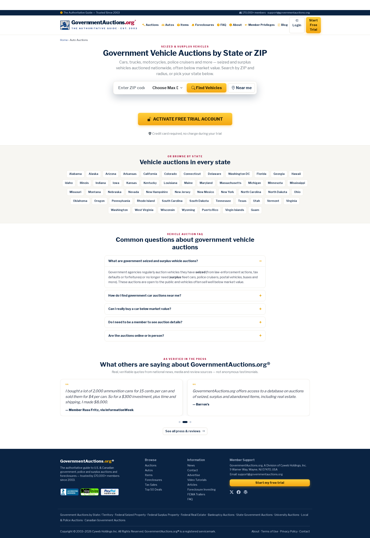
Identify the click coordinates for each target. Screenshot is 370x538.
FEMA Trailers (196, 494)
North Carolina (251, 192)
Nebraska (114, 192)
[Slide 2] (185, 422)
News (191, 465)
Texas (242, 201)
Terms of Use (269, 531)
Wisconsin (168, 210)
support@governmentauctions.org (260, 474)
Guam (255, 210)
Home (64, 39)
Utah (256, 201)
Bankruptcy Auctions (221, 514)
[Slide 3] (190, 422)
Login (297, 25)
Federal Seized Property (130, 514)
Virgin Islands (234, 210)
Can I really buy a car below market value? (139, 309)
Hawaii (296, 174)
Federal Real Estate (193, 514)
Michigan (254, 183)
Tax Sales (151, 484)
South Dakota (199, 201)
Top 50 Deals (153, 489)
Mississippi (297, 183)
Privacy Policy (289, 531)
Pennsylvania (121, 201)
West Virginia (144, 210)
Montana (94, 192)
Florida (261, 174)
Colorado (170, 174)
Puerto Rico (210, 210)
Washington (119, 210)
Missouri (75, 192)
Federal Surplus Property (163, 514)
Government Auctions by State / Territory (86, 514)
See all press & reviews (183, 431)
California (150, 174)
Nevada (133, 192)
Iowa (116, 183)
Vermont (273, 201)
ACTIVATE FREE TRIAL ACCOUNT (188, 119)
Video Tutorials (197, 479)
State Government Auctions (254, 514)
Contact (192, 470)
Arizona (110, 174)
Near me (244, 87)
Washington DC (239, 174)
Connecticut (192, 174)
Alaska (93, 174)
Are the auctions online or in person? (136, 336)
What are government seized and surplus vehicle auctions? (153, 261)
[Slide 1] (180, 422)
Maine (188, 183)
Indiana (101, 183)
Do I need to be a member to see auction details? (145, 322)
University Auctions (286, 514)
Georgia (279, 174)
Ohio (297, 192)
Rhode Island (146, 201)
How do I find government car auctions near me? (144, 295)
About (237, 25)
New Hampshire (157, 192)
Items (185, 25)
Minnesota (275, 183)
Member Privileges (261, 25)
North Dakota (277, 192)
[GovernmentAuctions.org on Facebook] (238, 492)
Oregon (99, 201)
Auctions (152, 25)
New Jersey (182, 192)
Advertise (193, 475)
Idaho (69, 183)
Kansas (131, 183)
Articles (192, 484)
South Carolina (172, 201)
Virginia (291, 201)
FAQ (223, 25)
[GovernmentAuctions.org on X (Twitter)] (232, 492)
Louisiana (170, 183)
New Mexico (205, 192)
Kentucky (150, 183)
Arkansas (129, 174)
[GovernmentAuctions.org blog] (245, 492)
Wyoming (188, 210)
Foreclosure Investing (201, 489)
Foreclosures (204, 25)
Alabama (75, 174)
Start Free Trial (313, 25)
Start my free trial (269, 483)
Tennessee (223, 201)
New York (227, 192)
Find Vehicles (209, 87)
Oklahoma (80, 201)
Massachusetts (230, 183)
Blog (284, 25)
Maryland (206, 183)
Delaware (214, 174)
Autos (169, 25)
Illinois (84, 183)
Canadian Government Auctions (105, 520)
